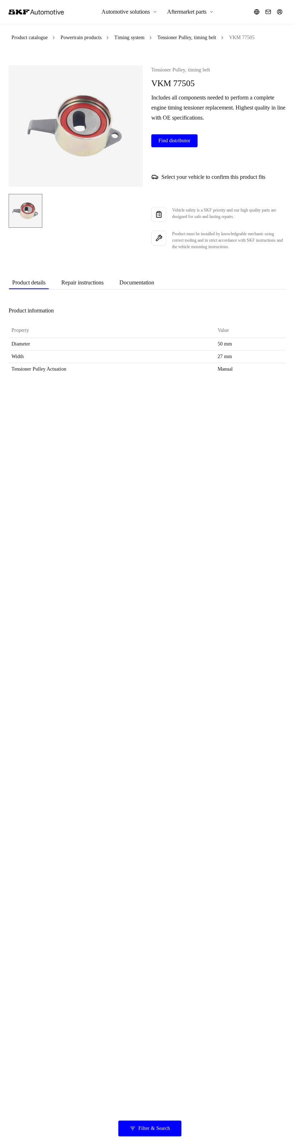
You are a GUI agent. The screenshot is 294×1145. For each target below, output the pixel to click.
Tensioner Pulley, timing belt (186, 37)
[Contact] (268, 12)
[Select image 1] (25, 211)
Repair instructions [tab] (82, 282)
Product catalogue (29, 37)
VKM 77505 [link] (242, 37)
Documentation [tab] (136, 282)
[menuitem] (129, 12)
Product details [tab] (29, 282)
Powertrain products (81, 37)
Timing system (129, 37)
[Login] (279, 12)
